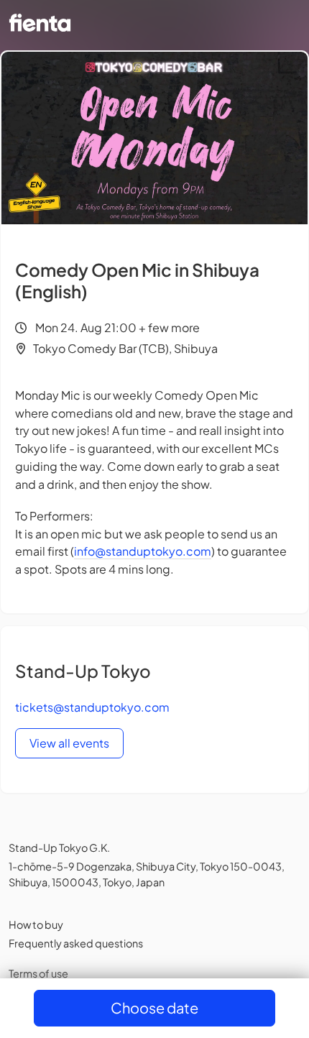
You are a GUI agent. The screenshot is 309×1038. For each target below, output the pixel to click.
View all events (69, 742)
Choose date (154, 1007)
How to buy (36, 924)
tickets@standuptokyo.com (92, 707)
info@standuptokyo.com (142, 551)
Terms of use (38, 973)
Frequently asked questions (76, 943)
